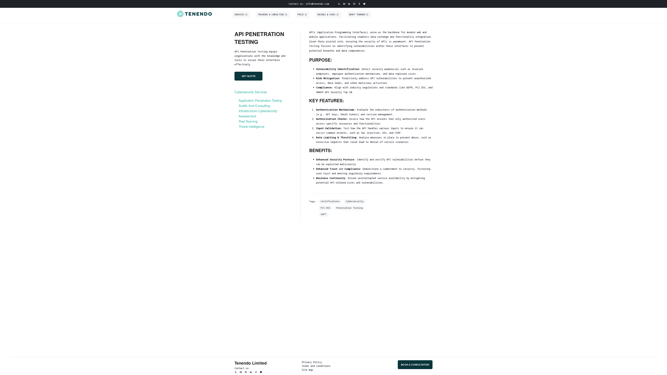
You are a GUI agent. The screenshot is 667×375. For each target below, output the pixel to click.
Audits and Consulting (254, 105)
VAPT (323, 214)
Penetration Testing (349, 207)
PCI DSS (325, 207)
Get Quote (249, 76)
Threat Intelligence (251, 126)
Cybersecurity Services (250, 91)
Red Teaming (248, 121)
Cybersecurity (355, 201)
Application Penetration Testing (260, 100)
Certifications (330, 201)
